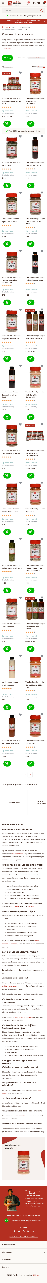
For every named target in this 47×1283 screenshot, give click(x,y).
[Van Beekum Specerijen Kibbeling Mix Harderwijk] (35, 377)
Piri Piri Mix (30, 744)
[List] (44, 67)
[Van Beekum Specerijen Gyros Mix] (35, 494)
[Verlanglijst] (38, 3)
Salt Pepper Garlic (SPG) (33, 223)
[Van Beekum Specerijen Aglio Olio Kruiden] (12, 204)
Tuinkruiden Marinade (12, 568)
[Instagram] (24, 1231)
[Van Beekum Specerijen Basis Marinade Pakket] (35, 609)
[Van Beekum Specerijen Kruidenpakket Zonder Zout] (12, 84)
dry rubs (30, 906)
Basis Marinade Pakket (32, 628)
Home (13, 27)
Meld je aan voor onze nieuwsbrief (24, 1236)
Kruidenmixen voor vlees (12, 30)
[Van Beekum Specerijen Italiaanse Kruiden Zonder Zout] (12, 262)
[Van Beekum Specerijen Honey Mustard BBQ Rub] (35, 667)
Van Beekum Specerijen (12, 98)
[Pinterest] (28, 1231)
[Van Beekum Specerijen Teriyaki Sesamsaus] (35, 262)
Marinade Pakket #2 (34, 339)
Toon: (34, 67)
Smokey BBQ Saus (33, 165)
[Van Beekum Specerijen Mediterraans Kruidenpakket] (35, 436)
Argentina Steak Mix (11, 339)
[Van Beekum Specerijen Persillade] (12, 148)
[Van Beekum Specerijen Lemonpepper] (12, 609)
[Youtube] (33, 1231)
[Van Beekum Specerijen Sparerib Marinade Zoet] (12, 377)
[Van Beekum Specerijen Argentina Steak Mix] (12, 321)
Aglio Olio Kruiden (10, 222)
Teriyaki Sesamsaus (34, 280)
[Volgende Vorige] (30, 774)
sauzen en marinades (24, 1017)
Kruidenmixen (24, 27)
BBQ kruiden (15, 906)
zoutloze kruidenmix (24, 1116)
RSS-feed (36, 1275)
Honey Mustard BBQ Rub (34, 686)
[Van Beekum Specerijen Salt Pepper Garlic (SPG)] (35, 204)
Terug (7, 27)
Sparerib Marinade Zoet (10, 396)
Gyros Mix (29, 512)
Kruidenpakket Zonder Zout (12, 103)
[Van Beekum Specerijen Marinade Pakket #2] (35, 321)
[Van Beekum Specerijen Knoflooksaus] (12, 667)
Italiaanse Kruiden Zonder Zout (10, 281)
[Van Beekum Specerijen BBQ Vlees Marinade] (12, 726)
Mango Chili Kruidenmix (30, 103)
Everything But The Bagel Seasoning (33, 569)
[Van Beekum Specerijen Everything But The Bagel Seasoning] (35, 550)
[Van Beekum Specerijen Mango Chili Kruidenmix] (35, 84)
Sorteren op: (23, 58)
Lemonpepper (8, 627)
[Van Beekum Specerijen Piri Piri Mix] (35, 726)
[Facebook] (15, 1231)
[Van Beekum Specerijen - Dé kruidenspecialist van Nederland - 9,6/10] (17, 3)
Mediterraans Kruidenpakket (31, 454)
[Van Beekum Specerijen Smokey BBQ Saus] (35, 148)
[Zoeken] (41, 10)
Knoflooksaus (8, 685)
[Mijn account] (34, 3)
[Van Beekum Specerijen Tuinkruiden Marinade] (12, 550)
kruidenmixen (17, 853)
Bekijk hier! (28, 22)
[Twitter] (19, 1231)
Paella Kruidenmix (10, 512)
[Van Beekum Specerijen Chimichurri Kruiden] (12, 436)
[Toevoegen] (7, 124)
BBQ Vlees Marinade (10, 744)
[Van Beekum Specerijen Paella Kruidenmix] (12, 494)
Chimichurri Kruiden (11, 453)
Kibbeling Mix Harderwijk (31, 396)
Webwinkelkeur (36, 1220)
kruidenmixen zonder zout (12, 986)
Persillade (6, 165)
